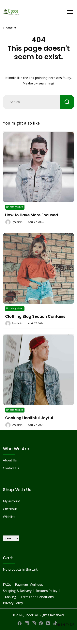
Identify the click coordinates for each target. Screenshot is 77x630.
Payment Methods (29, 584)
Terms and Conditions (37, 597)
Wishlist (9, 517)
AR (58, 624)
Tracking (9, 597)
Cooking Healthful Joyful (29, 418)
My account (11, 501)
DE (72, 624)
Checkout (10, 509)
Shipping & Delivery (17, 591)
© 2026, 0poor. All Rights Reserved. (38, 615)
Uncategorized (14, 207)
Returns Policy (46, 591)
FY (67, 624)
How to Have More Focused (31, 215)
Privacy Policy (13, 603)
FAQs (7, 584)
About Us (10, 460)
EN (63, 624)
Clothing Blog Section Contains (35, 316)
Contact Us (11, 468)
